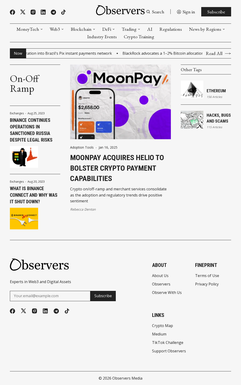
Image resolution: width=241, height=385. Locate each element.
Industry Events (102, 36)
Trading (129, 29)
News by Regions (205, 29)
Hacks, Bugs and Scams (219, 118)
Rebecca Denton (83, 209)
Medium (159, 334)
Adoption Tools (82, 147)
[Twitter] (22, 12)
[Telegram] (53, 12)
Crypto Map (162, 325)
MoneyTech (27, 29)
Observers (161, 284)
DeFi (106, 29)
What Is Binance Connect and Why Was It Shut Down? (33, 195)
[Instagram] (33, 12)
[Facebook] (12, 12)
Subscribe (216, 12)
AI (149, 29)
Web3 (55, 29)
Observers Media (127, 378)
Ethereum (216, 90)
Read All (214, 53)
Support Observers (169, 351)
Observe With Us (167, 292)
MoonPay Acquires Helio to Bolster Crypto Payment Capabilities (117, 168)
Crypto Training (139, 36)
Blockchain (81, 29)
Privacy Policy (207, 284)
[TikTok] (63, 12)
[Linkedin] (43, 12)
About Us (160, 275)
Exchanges (17, 113)
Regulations (170, 29)
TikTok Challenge (167, 342)
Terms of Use (207, 275)
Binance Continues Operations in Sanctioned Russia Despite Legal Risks (31, 130)
